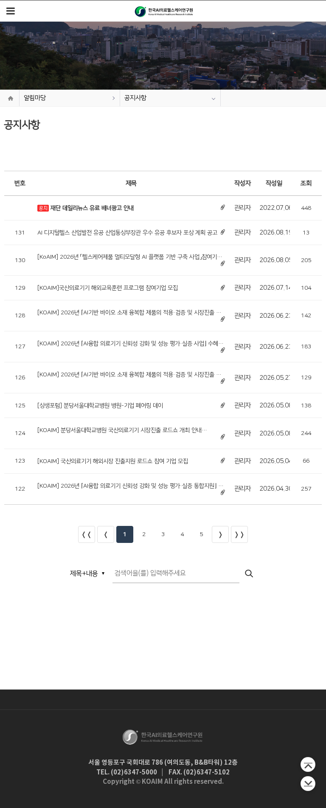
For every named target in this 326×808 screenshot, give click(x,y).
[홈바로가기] (164, 11)
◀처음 (86, 534)
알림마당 (35, 98)
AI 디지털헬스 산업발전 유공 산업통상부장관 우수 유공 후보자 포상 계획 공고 (127, 232)
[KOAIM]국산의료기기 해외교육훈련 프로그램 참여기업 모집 (107, 288)
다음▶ (220, 534)
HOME (10, 98)
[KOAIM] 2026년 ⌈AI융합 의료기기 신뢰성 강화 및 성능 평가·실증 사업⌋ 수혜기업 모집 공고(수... (130, 343)
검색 (249, 573)
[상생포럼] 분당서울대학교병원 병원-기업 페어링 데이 (100, 405)
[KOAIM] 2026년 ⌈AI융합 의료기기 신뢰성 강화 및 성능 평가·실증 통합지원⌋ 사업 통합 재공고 (130, 486)
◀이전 (105, 534)
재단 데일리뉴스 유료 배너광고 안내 (92, 208)
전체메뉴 (10, 10)
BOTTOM (308, 783)
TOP (308, 764)
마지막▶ (239, 534)
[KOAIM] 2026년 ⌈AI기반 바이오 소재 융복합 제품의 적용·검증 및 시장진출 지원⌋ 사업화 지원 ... (129, 312)
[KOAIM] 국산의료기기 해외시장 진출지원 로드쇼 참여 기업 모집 (112, 461)
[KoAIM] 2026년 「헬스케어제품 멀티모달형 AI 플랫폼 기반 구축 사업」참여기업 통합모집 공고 (129, 257)
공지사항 (135, 98)
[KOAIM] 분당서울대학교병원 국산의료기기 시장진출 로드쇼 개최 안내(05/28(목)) (119, 430)
